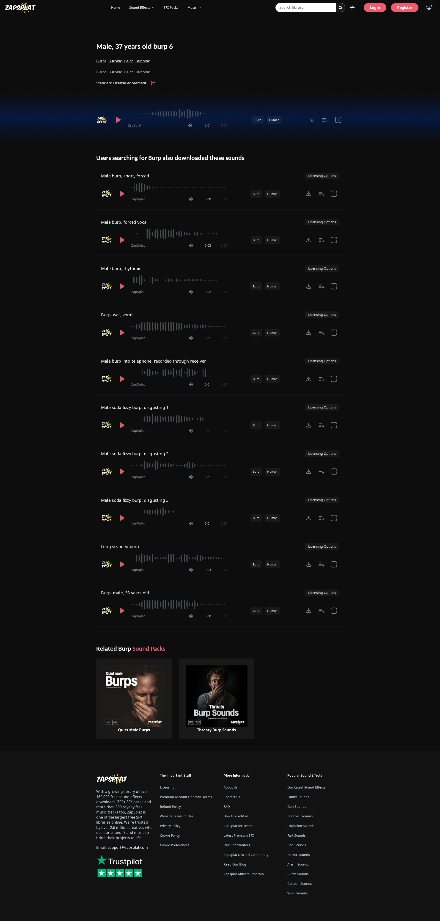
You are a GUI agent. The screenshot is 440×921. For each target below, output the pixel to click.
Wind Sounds (297, 893)
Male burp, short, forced (125, 176)
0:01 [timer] (208, 125)
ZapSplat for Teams (238, 826)
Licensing (167, 787)
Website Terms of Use (176, 816)
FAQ (227, 806)
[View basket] (429, 7)
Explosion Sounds (300, 826)
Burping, (115, 60)
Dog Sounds (296, 845)
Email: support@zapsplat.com (122, 847)
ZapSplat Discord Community (246, 854)
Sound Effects (139, 7)
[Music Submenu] (201, 7)
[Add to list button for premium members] (325, 119)
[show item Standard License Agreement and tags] (338, 119)
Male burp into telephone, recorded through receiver (153, 361)
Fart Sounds (296, 835)
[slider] (178, 114)
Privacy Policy (170, 826)
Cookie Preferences (174, 845)
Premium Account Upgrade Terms (186, 797)
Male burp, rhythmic (121, 268)
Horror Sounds (298, 854)
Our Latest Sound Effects (306, 787)
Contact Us (232, 797)
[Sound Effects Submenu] (154, 7)
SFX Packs (171, 7)
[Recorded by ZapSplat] (102, 119)
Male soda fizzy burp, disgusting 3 (134, 500)
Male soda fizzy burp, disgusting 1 (134, 407)
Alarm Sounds (298, 864)
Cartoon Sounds (299, 883)
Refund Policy (170, 806)
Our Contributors (237, 845)
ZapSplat (134, 125)
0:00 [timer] (224, 125)
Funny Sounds (298, 797)
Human (274, 120)
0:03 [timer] (208, 245)
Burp (258, 120)
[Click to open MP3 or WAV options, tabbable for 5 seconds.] (311, 119)
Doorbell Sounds (300, 816)
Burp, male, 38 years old (125, 593)
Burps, (101, 60)
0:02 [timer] (208, 292)
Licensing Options (322, 176)
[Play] (118, 119)
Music (192, 7)
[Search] (340, 7)
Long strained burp (120, 546)
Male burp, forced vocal (124, 222)
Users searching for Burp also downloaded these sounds (170, 158)
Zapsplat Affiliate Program (244, 874)
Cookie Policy (170, 835)
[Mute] (189, 125)
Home (115, 7)
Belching (142, 60)
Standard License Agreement (121, 82)
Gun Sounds (296, 806)
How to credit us (236, 816)
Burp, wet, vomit (117, 314)
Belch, (129, 60)
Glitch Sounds (298, 874)
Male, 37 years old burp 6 (134, 47)
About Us (231, 787)
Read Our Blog (235, 864)
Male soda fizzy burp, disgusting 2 (134, 453)
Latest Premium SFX (239, 835)
